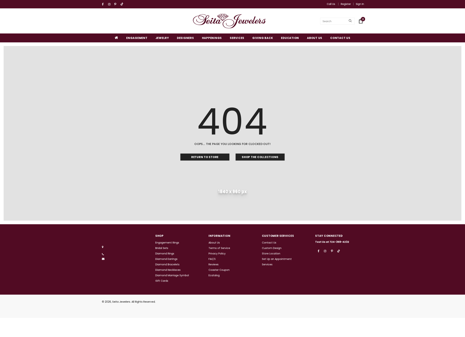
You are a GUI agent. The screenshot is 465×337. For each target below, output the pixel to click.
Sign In (360, 4)
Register (346, 4)
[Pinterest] (116, 4)
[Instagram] (110, 4)
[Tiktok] (122, 4)
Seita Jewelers (121, 302)
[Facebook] (104, 4)
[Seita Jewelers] (229, 21)
